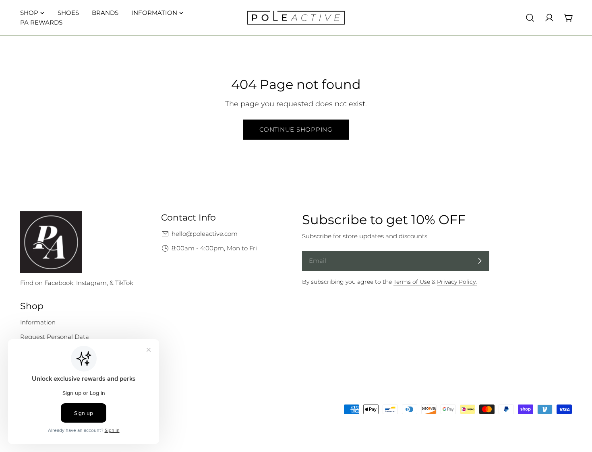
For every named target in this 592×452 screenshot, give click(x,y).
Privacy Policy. (457, 282)
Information (38, 322)
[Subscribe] (480, 261)
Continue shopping (296, 129)
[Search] (530, 18)
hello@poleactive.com (205, 233)
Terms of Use (411, 282)
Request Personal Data (54, 337)
